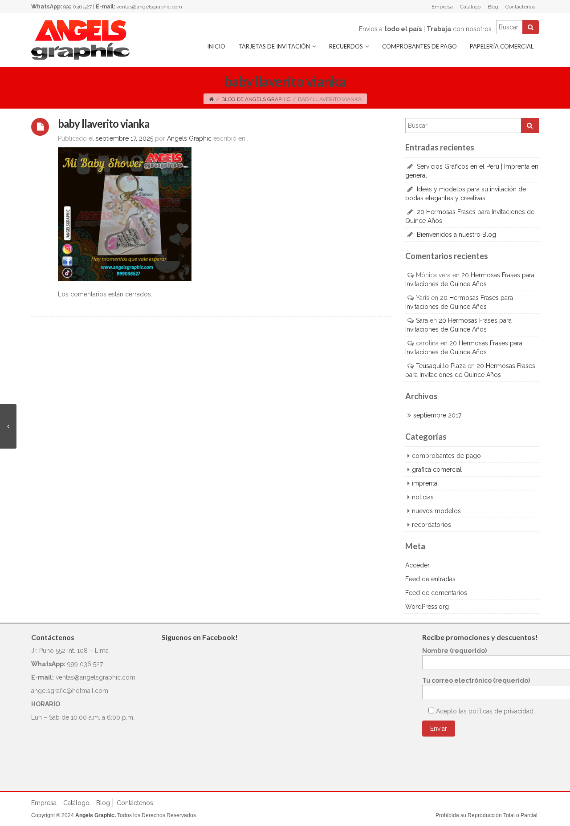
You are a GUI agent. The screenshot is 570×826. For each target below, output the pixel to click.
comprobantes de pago (446, 455)
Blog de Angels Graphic (255, 99)
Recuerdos (346, 46)
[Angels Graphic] (80, 39)
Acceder (417, 565)
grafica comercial (437, 469)
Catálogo (470, 7)
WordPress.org (427, 606)
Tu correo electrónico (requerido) (476, 680)
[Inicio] (211, 99)
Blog (493, 7)
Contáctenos (520, 7)
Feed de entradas (430, 579)
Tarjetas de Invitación (274, 46)
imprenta (424, 483)
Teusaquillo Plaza (441, 365)
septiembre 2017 (437, 415)
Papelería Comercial (501, 46)
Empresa (442, 7)
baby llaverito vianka (103, 123)
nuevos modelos (436, 510)
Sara (422, 320)
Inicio (216, 46)
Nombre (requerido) (454, 650)
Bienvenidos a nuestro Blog (456, 234)
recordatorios (431, 524)
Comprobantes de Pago (419, 46)
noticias (423, 497)
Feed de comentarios (436, 592)
